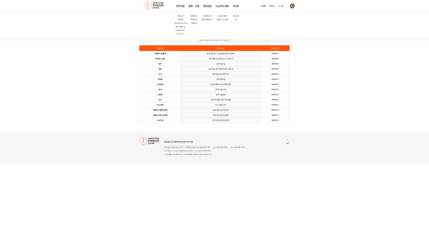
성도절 (160, 94)
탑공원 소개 (207, 16)
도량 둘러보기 (180, 30)
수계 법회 (160, 84)
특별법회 (194, 19)
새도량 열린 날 (180, 26)
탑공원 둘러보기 (207, 19)
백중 (160, 69)
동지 (160, 89)
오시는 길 (180, 33)
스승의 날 (160, 120)
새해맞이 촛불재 (160, 53)
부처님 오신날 (160, 58)
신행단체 (194, 23)
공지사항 (236, 16)
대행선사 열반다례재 (160, 110)
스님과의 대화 (222, 16)
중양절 (160, 79)
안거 (160, 99)
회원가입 (272, 6)
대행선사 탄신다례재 (160, 115)
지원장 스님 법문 (222, 19)
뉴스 (235, 19)
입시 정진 (160, 104)
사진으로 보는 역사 (180, 23)
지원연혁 (180, 19)
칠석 (160, 63)
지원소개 (180, 16)
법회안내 (194, 16)
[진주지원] (155, 6)
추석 (160, 74)
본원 (282, 6)
